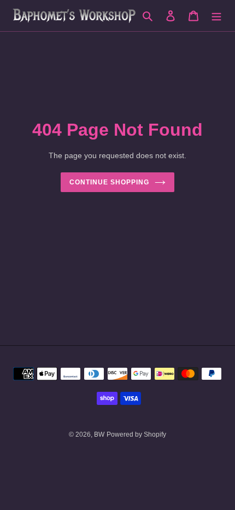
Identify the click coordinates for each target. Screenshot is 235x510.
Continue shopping (109, 182)
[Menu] (216, 15)
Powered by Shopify (136, 434)
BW (99, 434)
